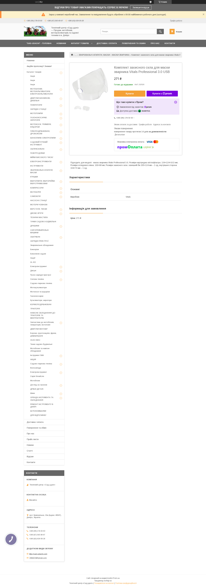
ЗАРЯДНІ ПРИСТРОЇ (39, 241)
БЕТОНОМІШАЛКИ (38, 411)
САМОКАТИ (35, 196)
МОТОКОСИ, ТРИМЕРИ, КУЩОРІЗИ (40, 125)
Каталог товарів (34, 72)
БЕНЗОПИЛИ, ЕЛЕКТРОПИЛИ (43, 138)
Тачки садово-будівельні (41, 344)
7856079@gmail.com (38, 558)
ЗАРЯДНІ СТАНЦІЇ (38, 109)
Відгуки (30, 456)
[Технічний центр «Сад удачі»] (36, 36)
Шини (32, 393)
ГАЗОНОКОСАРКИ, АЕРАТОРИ (38, 118)
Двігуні (33, 270)
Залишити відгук (140, 7)
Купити (130, 93)
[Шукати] (160, 31)
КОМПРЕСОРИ (36, 188)
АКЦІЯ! (33, 359)
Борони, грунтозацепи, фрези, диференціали (43, 334)
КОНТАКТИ (170, 43)
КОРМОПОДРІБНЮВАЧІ (40, 304)
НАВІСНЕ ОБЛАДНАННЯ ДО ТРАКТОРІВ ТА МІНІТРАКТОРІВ (42, 315)
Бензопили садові (38, 254)
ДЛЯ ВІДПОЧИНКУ (38, 415)
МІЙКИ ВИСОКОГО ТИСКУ (41, 157)
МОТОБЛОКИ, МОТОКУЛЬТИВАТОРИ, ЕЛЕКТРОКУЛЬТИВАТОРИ (41, 91)
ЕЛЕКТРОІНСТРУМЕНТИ (40, 161)
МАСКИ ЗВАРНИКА (120, 55)
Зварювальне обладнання (41, 245)
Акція (32, 76)
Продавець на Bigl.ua (103, 581)
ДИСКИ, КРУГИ (36, 213)
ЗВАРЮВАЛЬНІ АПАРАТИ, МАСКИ (94, 55)
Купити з (157, 93)
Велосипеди (35, 368)
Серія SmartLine (37, 376)
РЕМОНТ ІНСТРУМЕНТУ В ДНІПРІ (41, 405)
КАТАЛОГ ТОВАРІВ (80, 43)
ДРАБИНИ (34, 226)
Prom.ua (116, 578)
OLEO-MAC (35, 340)
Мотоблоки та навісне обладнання (39, 349)
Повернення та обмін (36, 428)
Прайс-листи (33, 439)
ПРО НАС (155, 43)
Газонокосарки (36, 296)
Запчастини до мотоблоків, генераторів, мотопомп (42, 323)
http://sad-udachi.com (38, 554)
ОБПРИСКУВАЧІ (37, 149)
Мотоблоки (35, 381)
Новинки (30, 60)
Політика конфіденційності (126, 583)
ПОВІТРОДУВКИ (37, 153)
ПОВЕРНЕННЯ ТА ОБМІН (134, 43)
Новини (30, 445)
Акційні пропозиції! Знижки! (39, 66)
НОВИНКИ (61, 43)
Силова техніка (37, 279)
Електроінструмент (38, 266)
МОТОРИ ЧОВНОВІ (38, 205)
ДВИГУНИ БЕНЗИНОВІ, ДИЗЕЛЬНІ (40, 99)
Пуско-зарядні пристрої (40, 275)
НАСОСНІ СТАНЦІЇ (38, 200)
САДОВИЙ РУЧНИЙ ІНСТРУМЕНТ (39, 143)
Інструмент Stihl (37, 355)
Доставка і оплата (35, 422)
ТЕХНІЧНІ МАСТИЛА (39, 217)
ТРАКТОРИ (35, 309)
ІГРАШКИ (34, 177)
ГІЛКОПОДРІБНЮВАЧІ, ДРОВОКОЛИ (40, 132)
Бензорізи (34, 249)
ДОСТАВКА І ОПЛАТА (107, 43)
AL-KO (33, 262)
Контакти (31, 462)
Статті (30, 451)
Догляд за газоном (38, 385)
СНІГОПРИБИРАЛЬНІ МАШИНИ (39, 231)
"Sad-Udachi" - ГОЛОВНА (38, 43)
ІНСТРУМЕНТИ (36, 166)
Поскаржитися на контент (104, 583)
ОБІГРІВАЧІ (35, 237)
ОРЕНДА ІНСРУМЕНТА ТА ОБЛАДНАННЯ (41, 398)
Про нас (30, 433)
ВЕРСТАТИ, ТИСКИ (38, 209)
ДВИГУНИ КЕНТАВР (39, 329)
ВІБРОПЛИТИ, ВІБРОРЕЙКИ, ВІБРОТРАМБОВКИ (42, 182)
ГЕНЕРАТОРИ (36, 105)
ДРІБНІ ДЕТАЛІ (36, 389)
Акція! (32, 258)
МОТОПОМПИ (36, 113)
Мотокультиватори (38, 287)
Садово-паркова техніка (41, 283)
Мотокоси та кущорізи (40, 292)
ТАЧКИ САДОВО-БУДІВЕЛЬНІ (43, 221)
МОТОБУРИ (35, 192)
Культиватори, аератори (41, 300)
